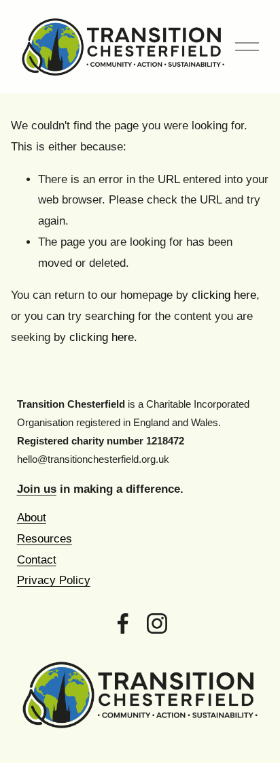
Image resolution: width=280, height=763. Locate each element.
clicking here (224, 295)
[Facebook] (123, 623)
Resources (44, 538)
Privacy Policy (53, 580)
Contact (36, 559)
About (31, 517)
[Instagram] (157, 623)
